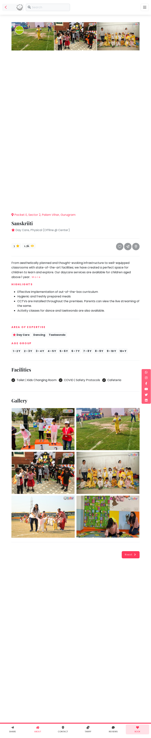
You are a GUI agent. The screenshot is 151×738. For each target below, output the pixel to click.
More (36, 277)
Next (129, 554)
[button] (75, 204)
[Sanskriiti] (32, 36)
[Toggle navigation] (145, 7)
